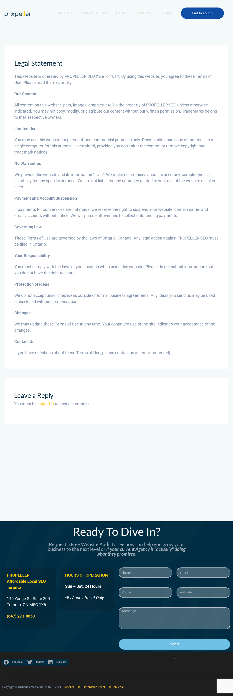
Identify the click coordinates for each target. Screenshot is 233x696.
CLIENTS (145, 13)
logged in (46, 403)
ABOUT (121, 13)
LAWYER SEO (93, 13)
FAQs (167, 13)
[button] (202, 13)
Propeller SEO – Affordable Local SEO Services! (93, 687)
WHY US (64, 13)
